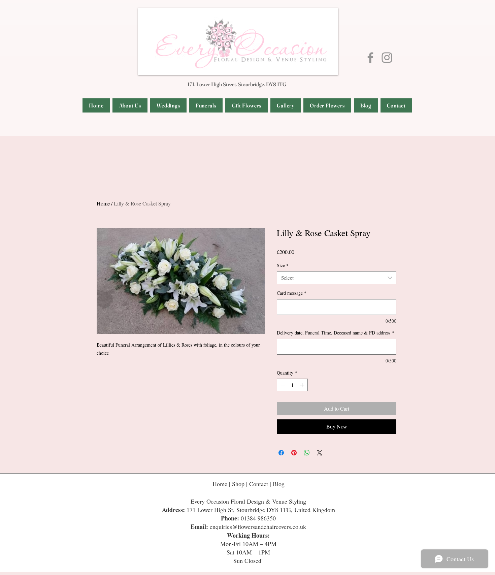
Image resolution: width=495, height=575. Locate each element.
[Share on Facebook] (281, 453)
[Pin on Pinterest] (294, 453)
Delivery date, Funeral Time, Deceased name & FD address (335, 332)
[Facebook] (370, 58)
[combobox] (336, 277)
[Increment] (302, 385)
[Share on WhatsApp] (307, 453)
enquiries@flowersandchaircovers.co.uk (258, 526)
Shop (239, 484)
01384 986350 (258, 518)
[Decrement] (282, 385)
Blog (279, 484)
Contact (259, 484)
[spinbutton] (292, 385)
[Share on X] (320, 453)
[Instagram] (387, 58)
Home (103, 203)
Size (283, 265)
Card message (291, 293)
